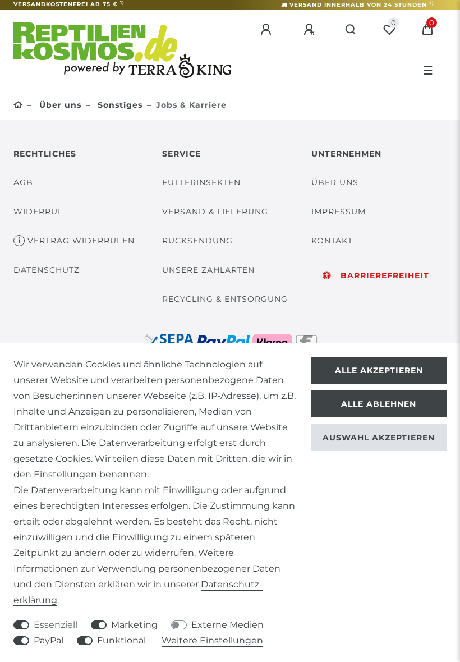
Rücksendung (197, 241)
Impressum (338, 211)
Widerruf (38, 211)
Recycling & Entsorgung (225, 299)
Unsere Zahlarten (208, 270)
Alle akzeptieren (379, 370)
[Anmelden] (267, 29)
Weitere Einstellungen (212, 640)
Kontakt (332, 241)
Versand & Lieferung (215, 211)
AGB (23, 182)
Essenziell (55, 624)
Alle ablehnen (378, 404)
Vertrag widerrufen (81, 241)
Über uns (58, 105)
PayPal (48, 640)
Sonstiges (118, 105)
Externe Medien (227, 624)
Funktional (121, 640)
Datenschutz (46, 270)
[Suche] (351, 30)
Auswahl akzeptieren (379, 438)
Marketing (134, 624)
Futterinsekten (201, 182)
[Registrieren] (311, 29)
